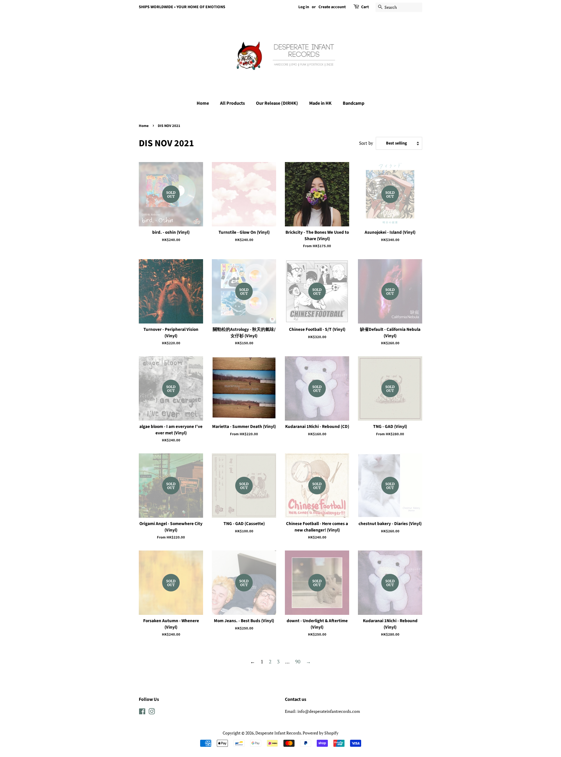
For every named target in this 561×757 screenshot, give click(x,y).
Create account (332, 7)
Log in (303, 7)
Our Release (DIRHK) (277, 103)
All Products (232, 103)
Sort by (366, 143)
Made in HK (320, 103)
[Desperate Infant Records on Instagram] (151, 712)
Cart (365, 7)
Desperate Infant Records (278, 733)
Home (203, 103)
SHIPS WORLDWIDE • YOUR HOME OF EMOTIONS (182, 7)
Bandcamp (353, 103)
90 (297, 661)
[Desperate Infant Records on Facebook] (142, 712)
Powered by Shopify (320, 733)
